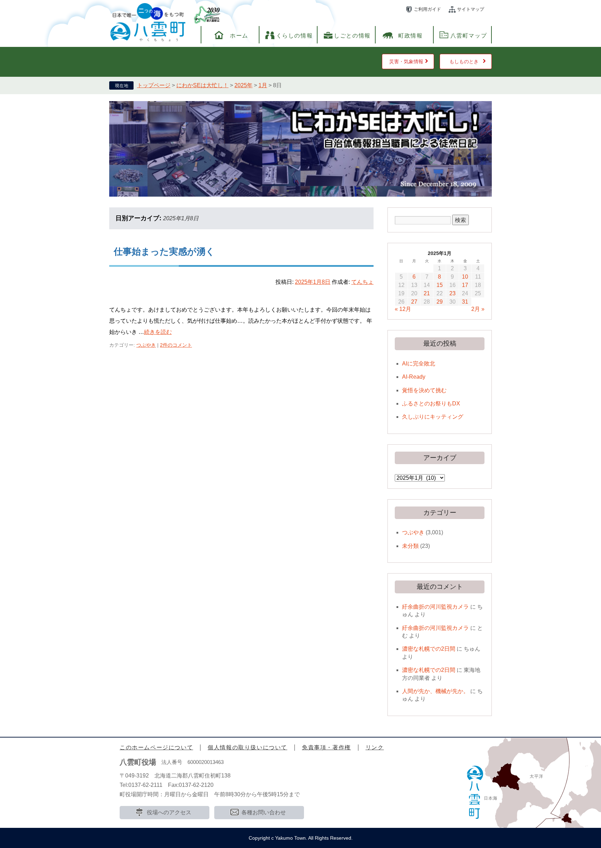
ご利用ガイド (427, 9)
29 (439, 302)
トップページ (153, 85)
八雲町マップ (468, 36)
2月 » (477, 309)
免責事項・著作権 (326, 747)
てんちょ (362, 282)
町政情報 (410, 36)
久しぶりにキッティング (432, 417)
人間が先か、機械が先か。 (435, 691)
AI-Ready (413, 377)
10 (465, 277)
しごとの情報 (352, 36)
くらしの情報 (294, 36)
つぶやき (146, 345)
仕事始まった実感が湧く (164, 251)
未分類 (410, 546)
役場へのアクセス (169, 812)
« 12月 (403, 309)
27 (414, 302)
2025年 (243, 85)
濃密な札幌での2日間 (428, 649)
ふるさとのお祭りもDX (431, 403)
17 (465, 285)
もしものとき (464, 61)
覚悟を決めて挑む (424, 390)
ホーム (239, 36)
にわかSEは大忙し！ (202, 85)
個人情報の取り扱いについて (247, 747)
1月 (262, 85)
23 (452, 293)
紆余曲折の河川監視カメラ (435, 607)
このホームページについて (156, 747)
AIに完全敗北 (418, 364)
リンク (375, 747)
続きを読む (158, 332)
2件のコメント (176, 345)
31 (465, 302)
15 (439, 285)
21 (427, 293)
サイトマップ (470, 9)
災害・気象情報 (406, 61)
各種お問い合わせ (263, 812)
